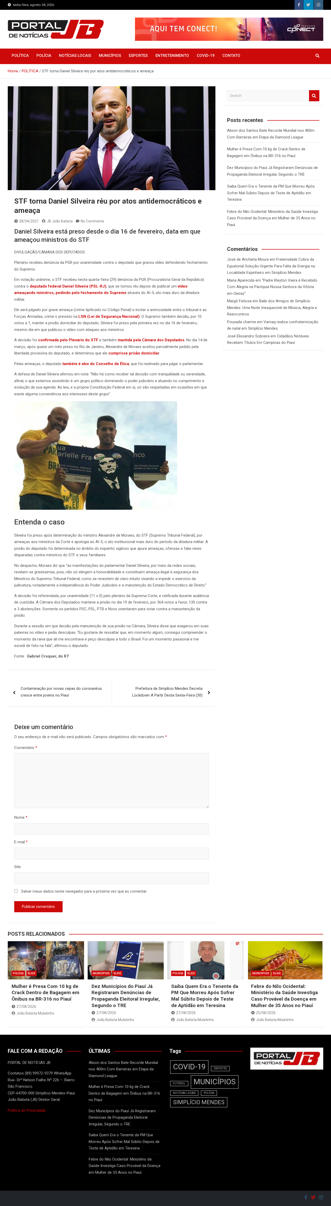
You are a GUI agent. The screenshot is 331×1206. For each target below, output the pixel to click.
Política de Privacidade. (27, 1110)
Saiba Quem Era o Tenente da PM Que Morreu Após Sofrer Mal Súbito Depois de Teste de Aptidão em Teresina (271, 193)
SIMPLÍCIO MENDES (198, 1102)
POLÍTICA (20, 55)
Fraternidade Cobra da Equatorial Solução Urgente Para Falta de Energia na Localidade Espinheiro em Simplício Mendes (271, 266)
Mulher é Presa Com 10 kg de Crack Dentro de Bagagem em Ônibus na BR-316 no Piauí (45, 992)
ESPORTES (138, 55)
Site (17, 866)
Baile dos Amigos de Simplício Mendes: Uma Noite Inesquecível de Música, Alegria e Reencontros (272, 307)
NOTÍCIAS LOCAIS (75, 55)
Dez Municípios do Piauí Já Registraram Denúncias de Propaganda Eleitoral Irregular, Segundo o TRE (126, 995)
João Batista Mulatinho (35, 1013)
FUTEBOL (179, 1083)
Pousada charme (241, 322)
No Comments (92, 221)
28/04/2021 (29, 221)
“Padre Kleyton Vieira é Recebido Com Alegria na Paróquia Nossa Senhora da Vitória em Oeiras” (272, 287)
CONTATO (231, 55)
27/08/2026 (26, 1006)
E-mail (21, 842)
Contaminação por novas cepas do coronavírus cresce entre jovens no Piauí (61, 692)
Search (314, 95)
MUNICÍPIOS (110, 55)
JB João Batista (60, 221)
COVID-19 (206, 55)
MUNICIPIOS (101, 973)
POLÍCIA (43, 55)
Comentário (25, 747)
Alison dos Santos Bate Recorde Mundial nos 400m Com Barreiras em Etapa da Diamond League (123, 1069)
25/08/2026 (266, 1013)
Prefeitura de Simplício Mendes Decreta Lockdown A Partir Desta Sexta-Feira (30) (167, 692)
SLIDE (31, 973)
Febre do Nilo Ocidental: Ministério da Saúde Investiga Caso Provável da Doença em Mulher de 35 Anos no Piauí (272, 218)
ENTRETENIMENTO (172, 55)
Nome (20, 817)
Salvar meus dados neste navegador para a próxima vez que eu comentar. (84, 891)
